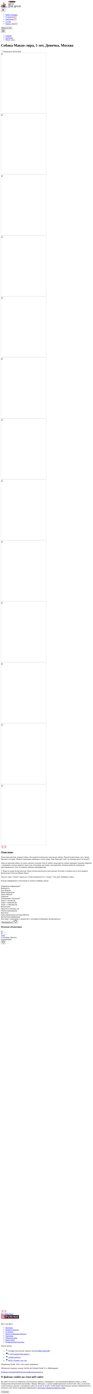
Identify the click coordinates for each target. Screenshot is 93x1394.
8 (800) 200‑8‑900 (43, 1351)
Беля (2, 1224)
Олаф (3, 1049)
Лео (2, 1112)
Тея (2, 1256)
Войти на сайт (6, 28)
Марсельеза (5, 1160)
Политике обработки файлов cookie (51, 1388)
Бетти (3, 1128)
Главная (8, 36)
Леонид (4, 1208)
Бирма (3, 954)
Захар (3, 1065)
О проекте (9, 17)
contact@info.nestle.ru (21, 1354)
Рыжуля (4, 1081)
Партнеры (9, 19)
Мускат (4, 1097)
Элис (3, 935)
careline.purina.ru (14, 1357)
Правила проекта (12, 1330)
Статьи (8, 21)
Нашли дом (9, 24)
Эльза (3, 985)
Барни (3, 1144)
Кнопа (3, 1033)
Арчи (3, 969)
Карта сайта (10, 1340)
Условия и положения (9, 1372)
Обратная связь (11, 1338)
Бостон (3, 1287)
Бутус (3, 1001)
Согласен (5, 1392)
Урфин (3, 1240)
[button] (46, 885)
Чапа (3, 1176)
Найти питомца (11, 15)
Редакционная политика (14, 1342)
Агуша (3, 1192)
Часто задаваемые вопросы (15, 1334)
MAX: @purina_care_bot (17, 1360)
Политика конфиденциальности (30, 1372)
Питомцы (9, 38)
